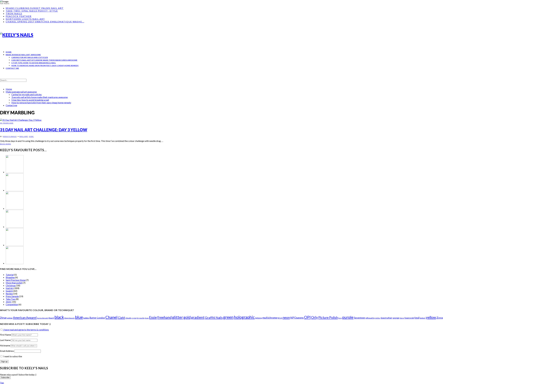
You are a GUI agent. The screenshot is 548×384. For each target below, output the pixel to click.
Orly (314, 317)
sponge (396, 318)
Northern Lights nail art (25, 19)
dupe (147, 318)
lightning (258, 318)
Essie (153, 317)
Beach (51, 318)
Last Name (5, 340)
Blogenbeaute (69, 318)
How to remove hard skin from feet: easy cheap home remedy (45, 65)
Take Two (10, 299)
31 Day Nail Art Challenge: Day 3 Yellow (43, 129)
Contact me (12, 68)
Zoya (439, 317)
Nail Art (23, 136)
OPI (307, 317)
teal (416, 317)
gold (187, 317)
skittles (377, 318)
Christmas (11, 285)
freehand (164, 317)
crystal (134, 318)
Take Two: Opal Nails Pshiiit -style (32, 10)
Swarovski (409, 318)
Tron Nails (14, 13)
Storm (402, 318)
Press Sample (12, 296)
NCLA (280, 318)
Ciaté (121, 317)
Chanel (111, 317)
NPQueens (297, 317)
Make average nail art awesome (23, 55)
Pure (340, 318)
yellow (431, 317)
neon (286, 317)
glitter (177, 317)
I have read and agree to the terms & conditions (26, 329)
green (228, 317)
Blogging (10, 277)
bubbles (86, 318)
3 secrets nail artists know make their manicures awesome (44, 60)
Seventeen (359, 317)
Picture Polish (328, 317)
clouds (128, 318)
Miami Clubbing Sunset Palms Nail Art (35, 8)
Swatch (9, 290)
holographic (244, 317)
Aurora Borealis (42, 318)
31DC (31, 136)
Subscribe (5, 377)
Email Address (7, 351)
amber (10, 318)
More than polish (14, 282)
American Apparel (25, 317)
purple (347, 317)
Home (9, 52)
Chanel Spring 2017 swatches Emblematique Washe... (45, 21)
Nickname (5, 345)
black (59, 317)
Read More (5, 144)
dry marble (141, 318)
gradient (198, 317)
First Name (5, 334)
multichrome (269, 317)
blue (79, 317)
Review (9, 293)
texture (422, 318)
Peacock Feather (18, 16)
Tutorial (10, 274)
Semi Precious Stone (15, 280)
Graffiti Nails (214, 317)
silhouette (370, 318)
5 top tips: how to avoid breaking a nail (33, 63)
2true (3, 317)
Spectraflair (386, 318)
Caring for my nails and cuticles (29, 57)
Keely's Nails (10, 136)
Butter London (97, 317)
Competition (12, 304)
